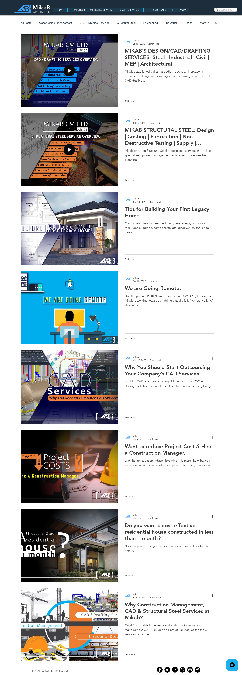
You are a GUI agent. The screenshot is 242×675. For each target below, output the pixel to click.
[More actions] (214, 42)
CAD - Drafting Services (94, 23)
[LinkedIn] (175, 670)
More (203, 23)
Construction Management (55, 23)
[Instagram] (190, 670)
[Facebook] (160, 670)
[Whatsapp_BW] (182, 670)
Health (188, 23)
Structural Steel (126, 23)
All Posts (26, 23)
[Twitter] (167, 670)
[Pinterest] (197, 670)
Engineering (150, 23)
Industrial (171, 23)
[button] (216, 23)
